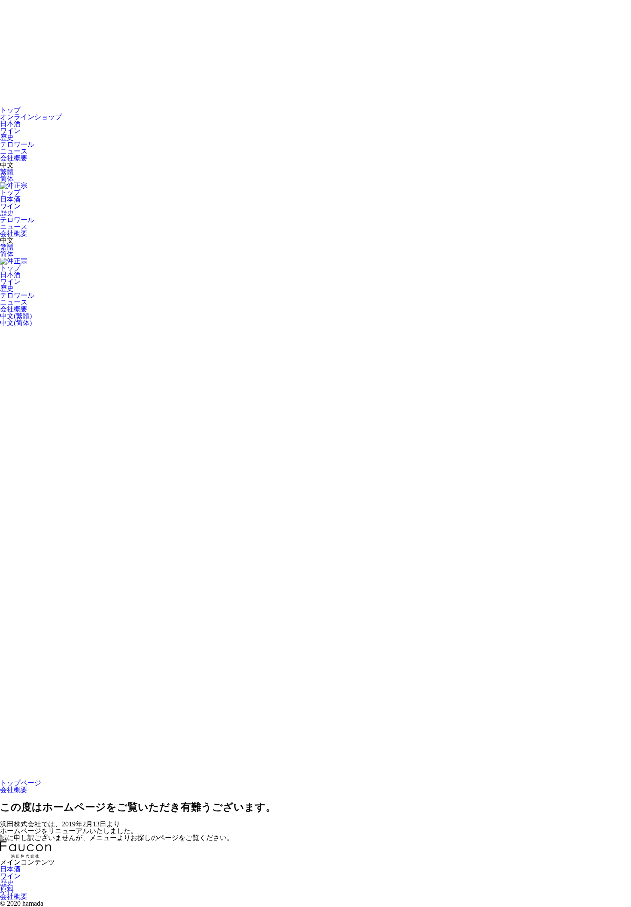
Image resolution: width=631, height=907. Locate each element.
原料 (7, 889)
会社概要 (13, 158)
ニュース (13, 151)
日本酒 (10, 123)
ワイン (10, 130)
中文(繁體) (16, 315)
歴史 (7, 137)
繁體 (7, 171)
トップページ (20, 782)
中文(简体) (16, 322)
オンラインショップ (31, 117)
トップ (10, 110)
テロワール (17, 144)
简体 (7, 178)
